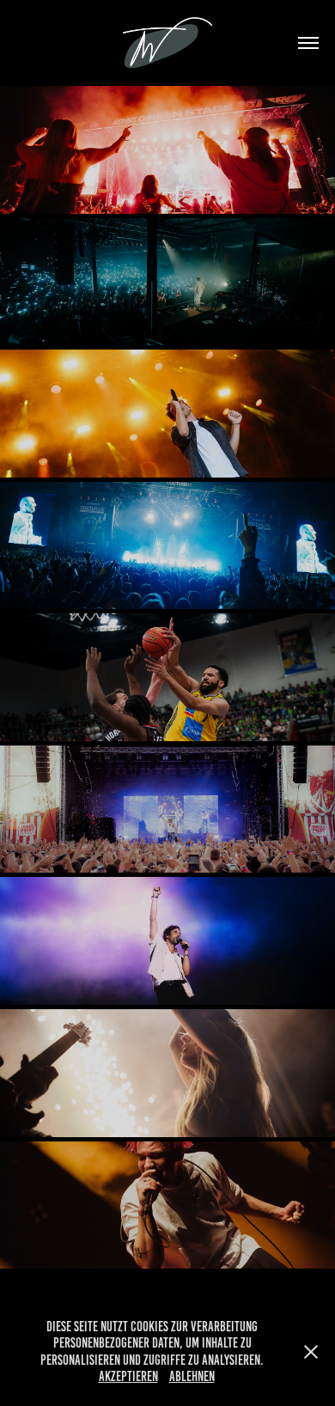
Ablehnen (192, 1376)
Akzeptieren (128, 1376)
